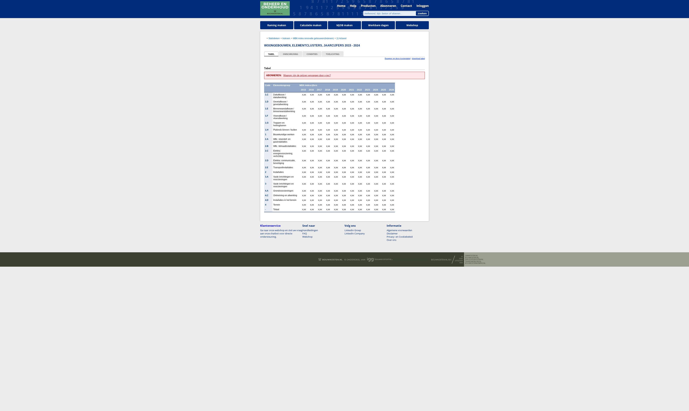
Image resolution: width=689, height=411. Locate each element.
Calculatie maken (310, 25)
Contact (406, 6)
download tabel (418, 58)
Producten (368, 6)
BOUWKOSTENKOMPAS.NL (475, 263)
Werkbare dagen (378, 25)
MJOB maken (344, 25)
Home (341, 6)
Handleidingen (310, 230)
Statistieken (274, 38)
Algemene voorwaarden (399, 230)
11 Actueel (341, 38)
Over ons (391, 240)
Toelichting (332, 54)
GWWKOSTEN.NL (471, 256)
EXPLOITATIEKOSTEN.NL (474, 259)
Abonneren (388, 6)
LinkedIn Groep (352, 230)
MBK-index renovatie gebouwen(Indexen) (313, 38)
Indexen (286, 38)
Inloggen (422, 6)
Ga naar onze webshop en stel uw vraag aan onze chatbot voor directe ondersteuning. (281, 233)
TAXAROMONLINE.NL (473, 261)
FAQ (304, 233)
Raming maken (276, 25)
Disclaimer (392, 233)
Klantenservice (270, 225)
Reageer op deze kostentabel (397, 58)
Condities (312, 54)
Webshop (412, 25)
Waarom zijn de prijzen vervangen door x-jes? (307, 75)
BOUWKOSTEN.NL (472, 258)
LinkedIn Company (354, 233)
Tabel (271, 54)
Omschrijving (290, 54)
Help (353, 6)
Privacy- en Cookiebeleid (400, 236)
